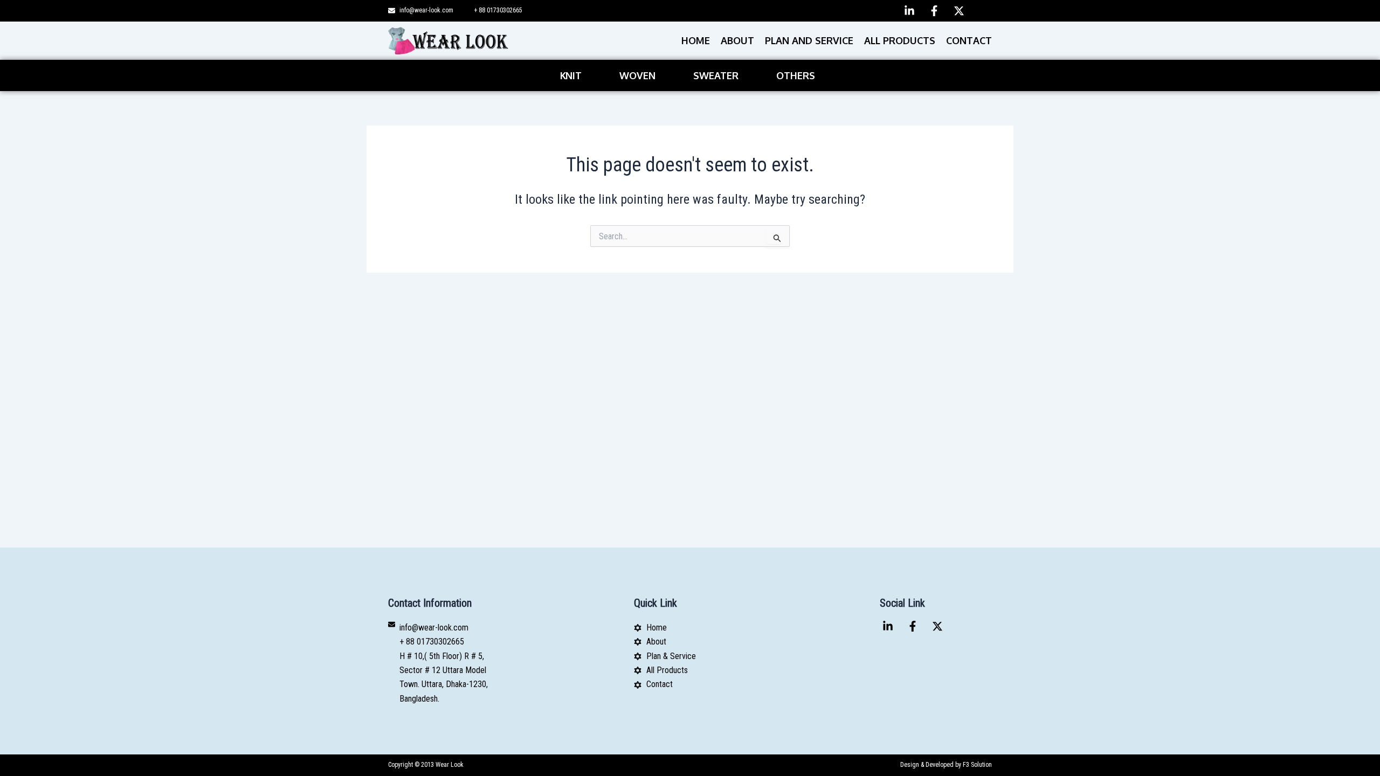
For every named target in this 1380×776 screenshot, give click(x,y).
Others (795, 75)
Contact (969, 40)
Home (695, 40)
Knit (571, 75)
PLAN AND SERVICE (809, 40)
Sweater (716, 75)
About (737, 40)
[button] (573, 75)
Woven (637, 75)
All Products (899, 40)
